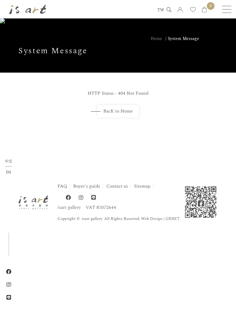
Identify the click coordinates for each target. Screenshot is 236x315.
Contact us (117, 186)
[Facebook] (68, 197)
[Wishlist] (193, 10)
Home (156, 38)
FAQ (62, 186)
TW (160, 10)
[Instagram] (81, 197)
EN (8, 172)
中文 (8, 161)
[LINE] (93, 197)
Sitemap (142, 186)
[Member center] (180, 10)
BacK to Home (118, 111)
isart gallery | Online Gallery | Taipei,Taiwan (27, 9)
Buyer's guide (86, 186)
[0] (204, 10)
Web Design (152, 219)
